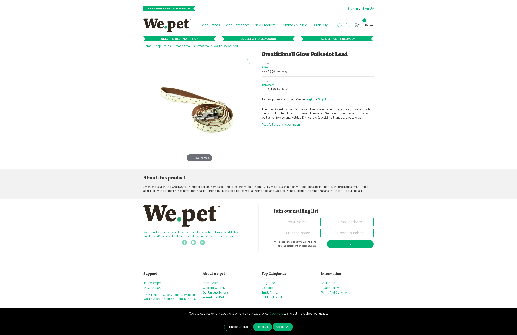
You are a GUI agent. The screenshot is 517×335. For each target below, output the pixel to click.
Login (309, 99)
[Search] (348, 25)
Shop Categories (237, 25)
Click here (276, 313)
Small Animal (270, 292)
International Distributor (218, 297)
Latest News (210, 283)
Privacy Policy (330, 287)
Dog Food (268, 283)
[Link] (184, 243)
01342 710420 (152, 287)
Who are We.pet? (214, 287)
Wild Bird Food (272, 297)
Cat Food (268, 287)
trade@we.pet (152, 283)
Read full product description (281, 124)
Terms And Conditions (335, 292)
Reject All (262, 326)
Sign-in (353, 8)
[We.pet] (168, 25)
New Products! (265, 25)
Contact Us (328, 283)
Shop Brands (210, 25)
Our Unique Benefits (216, 292)
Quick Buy (320, 25)
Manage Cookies (238, 326)
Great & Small (182, 46)
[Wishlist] (339, 25)
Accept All (283, 326)
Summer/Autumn (294, 25)
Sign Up (368, 8)
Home (147, 46)
